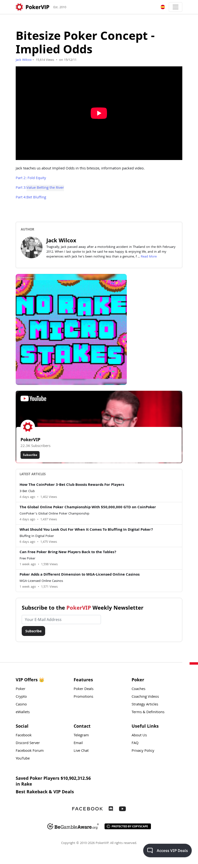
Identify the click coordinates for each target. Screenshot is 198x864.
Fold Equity (37, 178)
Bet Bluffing (36, 198)
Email (78, 743)
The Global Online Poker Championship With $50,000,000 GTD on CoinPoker (88, 507)
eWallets (23, 712)
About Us (139, 736)
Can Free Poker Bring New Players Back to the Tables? (68, 552)
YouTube (23, 759)
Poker (20, 689)
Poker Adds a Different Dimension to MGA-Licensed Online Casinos (80, 575)
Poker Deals (83, 689)
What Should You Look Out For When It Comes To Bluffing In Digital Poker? (86, 530)
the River (57, 188)
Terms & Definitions (148, 712)
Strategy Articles (145, 705)
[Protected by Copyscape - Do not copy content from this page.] (128, 826)
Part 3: (21, 188)
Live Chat (81, 751)
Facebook (24, 736)
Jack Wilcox (24, 60)
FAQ (135, 743)
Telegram (81, 736)
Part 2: (22, 178)
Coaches (138, 689)
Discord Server (28, 743)
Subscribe (30, 455)
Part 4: (21, 198)
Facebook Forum (30, 751)
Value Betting (38, 188)
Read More (149, 256)
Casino (21, 705)
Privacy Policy (143, 751)
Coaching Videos (145, 697)
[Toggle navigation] (175, 7)
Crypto (21, 697)
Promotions (83, 697)
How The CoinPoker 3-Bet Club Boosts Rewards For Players (72, 485)
